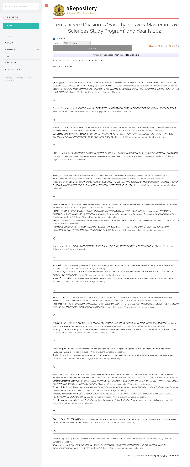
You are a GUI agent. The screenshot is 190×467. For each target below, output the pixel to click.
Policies (11, 63)
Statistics (12, 69)
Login (9, 26)
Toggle (46, 5)
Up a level (60, 38)
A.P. (12, 80)
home (8, 36)
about (9, 43)
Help (8, 56)
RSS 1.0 (164, 46)
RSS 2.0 (175, 46)
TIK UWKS (28, 78)
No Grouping (132, 55)
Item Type (120, 55)
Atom (153, 46)
